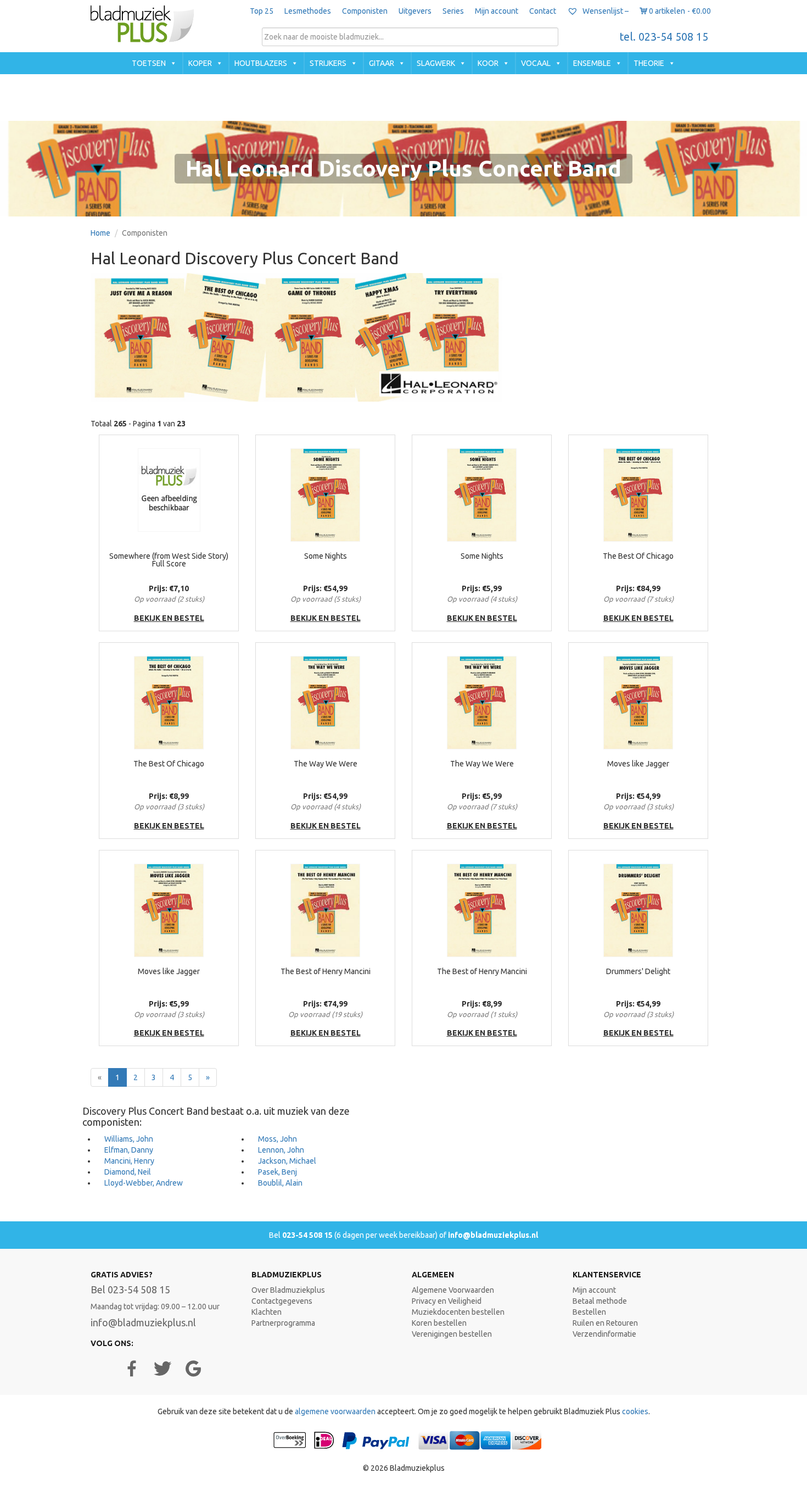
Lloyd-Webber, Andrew (143, 1182)
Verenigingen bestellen (452, 1334)
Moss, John (277, 1139)
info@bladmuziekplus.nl (493, 1235)
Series (453, 11)
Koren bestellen (439, 1323)
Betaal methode (600, 1301)
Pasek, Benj (277, 1172)
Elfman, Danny (128, 1150)
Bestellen (589, 1312)
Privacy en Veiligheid (446, 1301)
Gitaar (381, 63)
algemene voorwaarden (335, 1411)
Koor (488, 63)
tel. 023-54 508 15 (664, 37)
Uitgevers (415, 11)
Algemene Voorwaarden (453, 1290)
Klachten (266, 1312)
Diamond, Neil (127, 1172)
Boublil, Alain (280, 1182)
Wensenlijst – (605, 11)
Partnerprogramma (283, 1323)
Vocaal (536, 63)
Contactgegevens (281, 1301)
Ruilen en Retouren (605, 1323)
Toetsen (149, 63)
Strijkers (328, 63)
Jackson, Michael (287, 1161)
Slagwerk (436, 63)
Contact (542, 11)
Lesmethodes (307, 11)
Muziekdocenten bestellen (458, 1312)
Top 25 (261, 11)
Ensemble (592, 63)
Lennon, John (281, 1150)
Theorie (649, 63)
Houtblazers (260, 63)
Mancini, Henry (129, 1161)
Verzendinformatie (604, 1334)
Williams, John (128, 1139)
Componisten (365, 11)
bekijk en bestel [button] (169, 618)
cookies (635, 1411)
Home (100, 233)
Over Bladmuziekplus (288, 1290)
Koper (200, 63)
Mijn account (496, 11)
